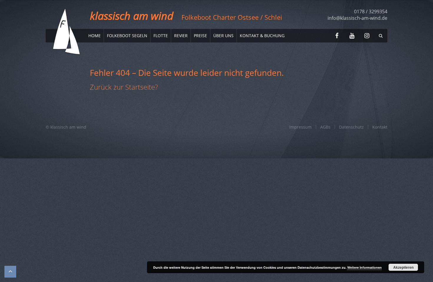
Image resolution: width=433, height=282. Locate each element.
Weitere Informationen (364, 267)
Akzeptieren (403, 267)
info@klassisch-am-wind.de (357, 18)
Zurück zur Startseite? (124, 87)
